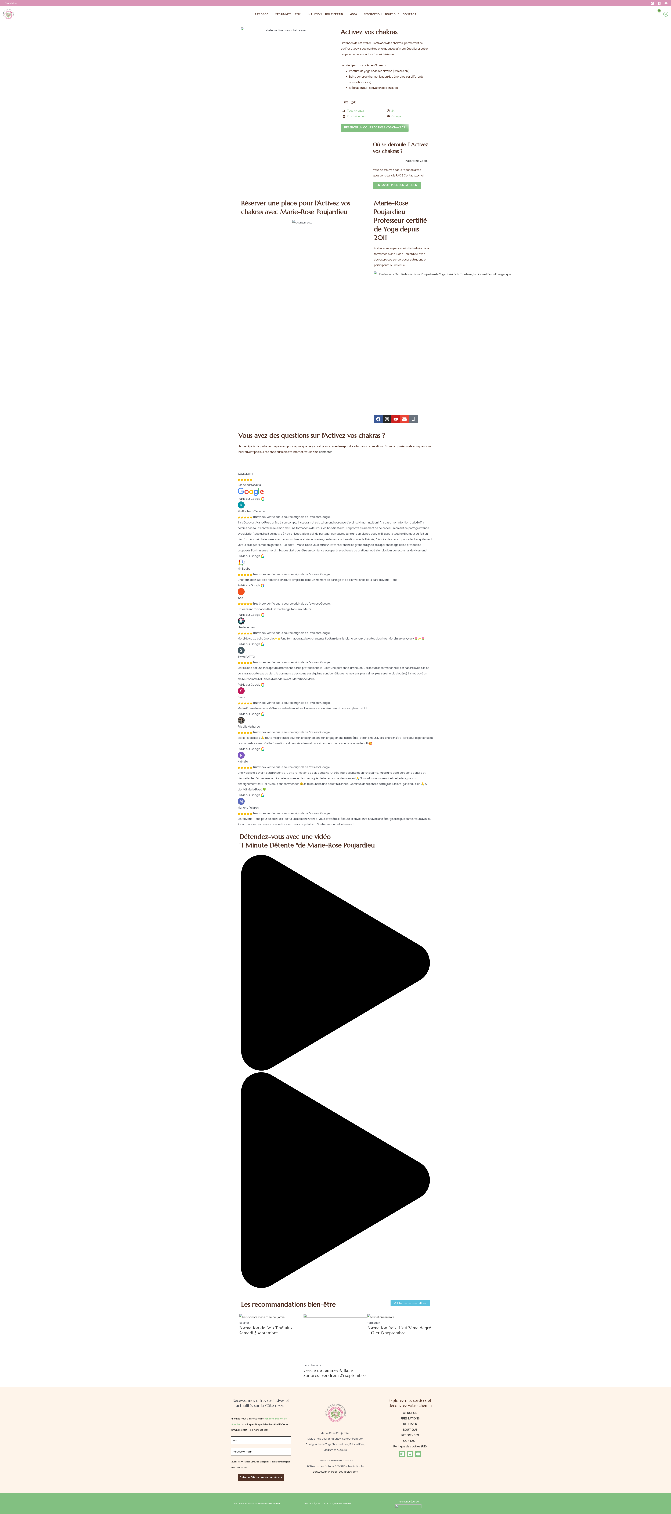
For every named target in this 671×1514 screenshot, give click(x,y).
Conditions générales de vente (336, 1503)
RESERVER (410, 1424)
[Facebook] (659, 3)
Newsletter (11, 3)
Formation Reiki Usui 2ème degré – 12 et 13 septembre (399, 1330)
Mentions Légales (312, 1503)
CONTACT (410, 1441)
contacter (325, 452)
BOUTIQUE (410, 1430)
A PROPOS (410, 1413)
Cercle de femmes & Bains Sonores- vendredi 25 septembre (335, 1373)
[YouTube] (666, 3)
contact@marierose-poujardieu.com (335, 1471)
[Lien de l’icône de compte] (665, 14)
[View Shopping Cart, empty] (656, 14)
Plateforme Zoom (416, 161)
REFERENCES (410, 1435)
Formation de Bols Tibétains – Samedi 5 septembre (267, 1330)
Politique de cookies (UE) (410, 1446)
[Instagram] (652, 3)
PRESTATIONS (410, 1418)
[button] (269, 14)
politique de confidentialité (275, 1462)
